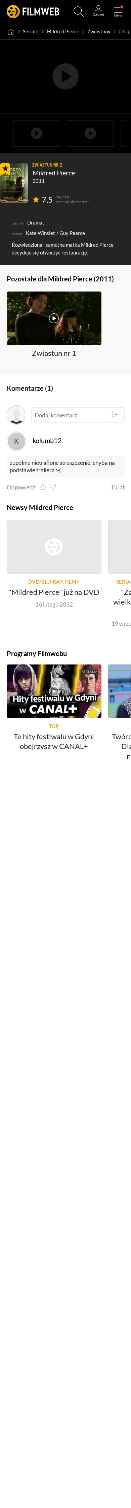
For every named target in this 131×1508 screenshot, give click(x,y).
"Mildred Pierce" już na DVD (53, 592)
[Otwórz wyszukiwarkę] (78, 11)
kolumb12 (47, 440)
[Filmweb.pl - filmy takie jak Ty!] (33, 11)
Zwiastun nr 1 (54, 352)
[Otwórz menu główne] (118, 11)
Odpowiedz (21, 487)
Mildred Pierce (63, 31)
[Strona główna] (11, 31)
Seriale (30, 31)
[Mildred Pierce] (14, 183)
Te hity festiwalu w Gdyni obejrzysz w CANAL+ (54, 741)
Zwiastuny (99, 31)
